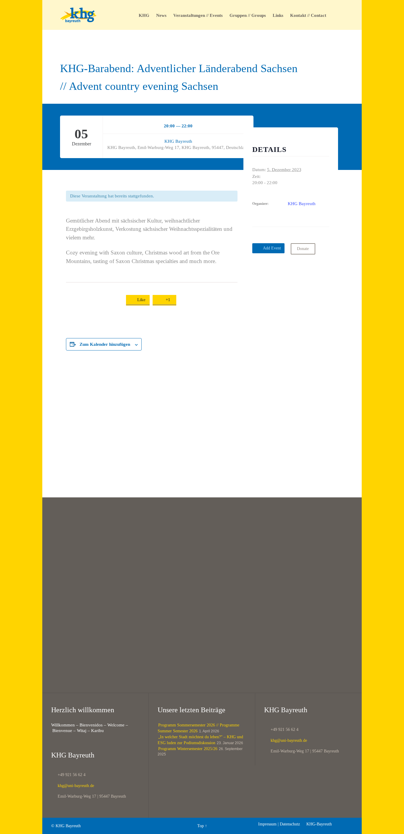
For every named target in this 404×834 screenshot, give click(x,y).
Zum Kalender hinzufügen (105, 344)
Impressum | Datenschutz (279, 824)
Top (200, 826)
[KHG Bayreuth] (79, 15)
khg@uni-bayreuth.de (72, 785)
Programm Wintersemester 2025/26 (187, 749)
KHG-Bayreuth (316, 824)
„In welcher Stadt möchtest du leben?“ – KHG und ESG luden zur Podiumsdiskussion (200, 740)
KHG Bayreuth (178, 141)
